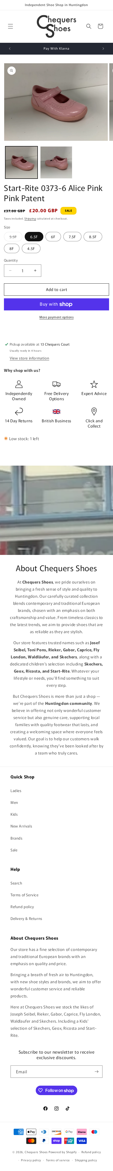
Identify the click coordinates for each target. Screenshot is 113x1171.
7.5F (72, 236)
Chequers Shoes (36, 1152)
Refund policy (22, 906)
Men (14, 802)
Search (16, 883)
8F (11, 248)
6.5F (34, 236)
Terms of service (58, 1160)
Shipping (30, 218)
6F (53, 236)
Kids (14, 814)
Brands (17, 838)
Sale (14, 849)
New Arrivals (21, 826)
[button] (10, 26)
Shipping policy (86, 1160)
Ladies (16, 790)
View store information (29, 358)
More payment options (56, 317)
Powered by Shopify (63, 1152)
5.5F (15, 237)
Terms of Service (25, 894)
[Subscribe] (96, 1071)
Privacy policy (31, 1160)
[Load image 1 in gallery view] (21, 162)
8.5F (93, 236)
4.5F (31, 248)
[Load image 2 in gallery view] (56, 162)
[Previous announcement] (10, 48)
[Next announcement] (103, 48)
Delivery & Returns (26, 918)
